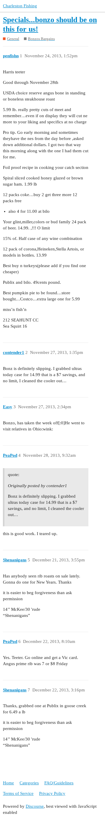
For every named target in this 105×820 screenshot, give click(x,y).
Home (8, 783)
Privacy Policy (52, 793)
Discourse (35, 806)
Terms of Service (18, 793)
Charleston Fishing (20, 6)
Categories (29, 783)
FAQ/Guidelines (59, 783)
